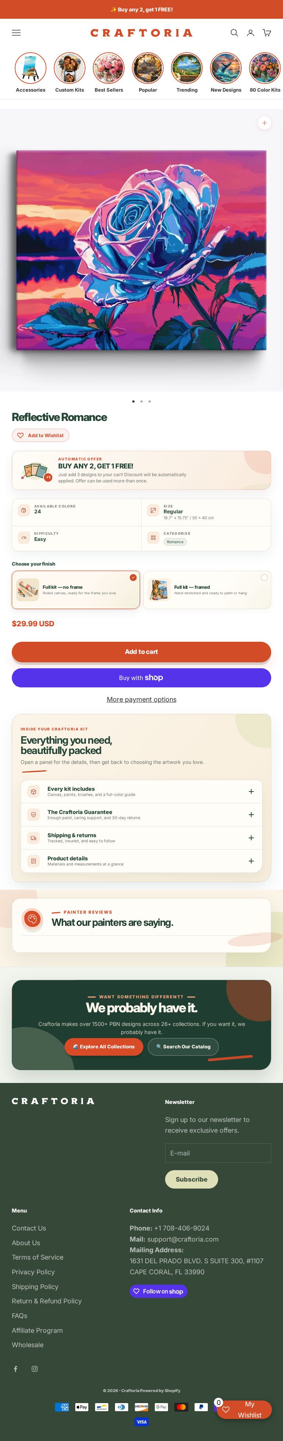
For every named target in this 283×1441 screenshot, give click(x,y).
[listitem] (30, 72)
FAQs (19, 1316)
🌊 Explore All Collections (104, 1046)
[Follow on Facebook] (15, 1369)
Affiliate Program (37, 1330)
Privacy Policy (33, 1272)
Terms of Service (37, 1257)
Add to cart (141, 651)
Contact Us (29, 1228)
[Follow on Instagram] (34, 1369)
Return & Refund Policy (47, 1301)
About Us (26, 1243)
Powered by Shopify (160, 1390)
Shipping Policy (35, 1286)
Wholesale (27, 1345)
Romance (175, 541)
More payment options (142, 699)
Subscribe (191, 1179)
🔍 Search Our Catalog (183, 1046)
